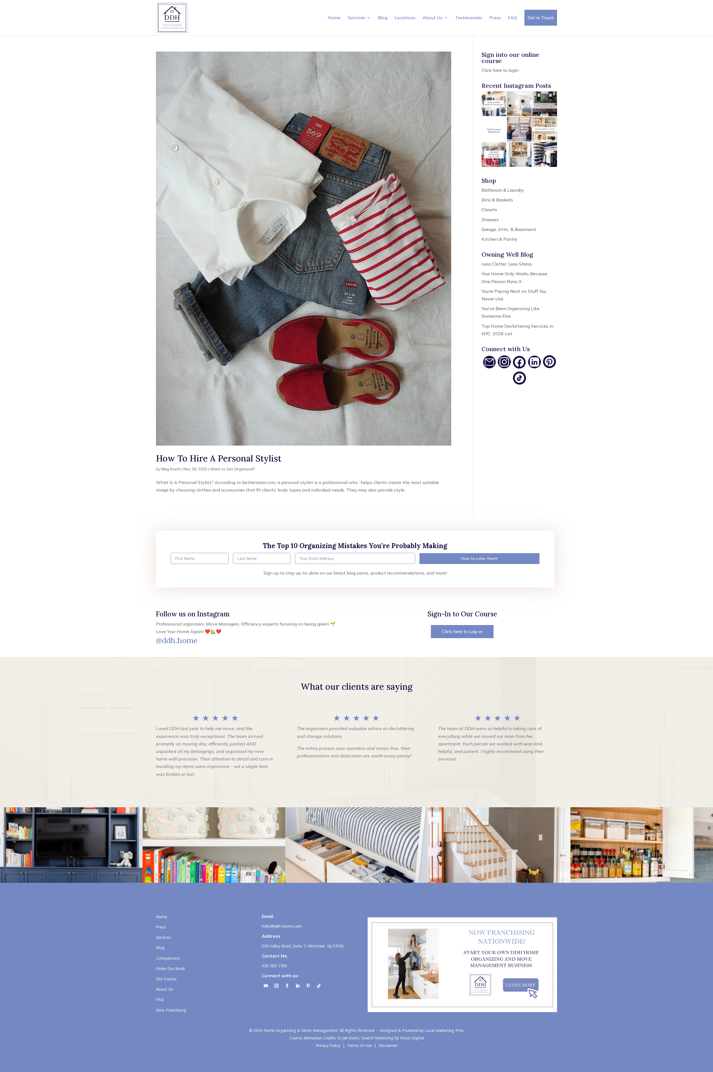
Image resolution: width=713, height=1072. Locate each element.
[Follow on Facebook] (287, 986)
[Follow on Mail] (266, 986)
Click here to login (500, 70)
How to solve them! (479, 558)
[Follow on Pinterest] (308, 986)
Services (356, 17)
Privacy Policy (328, 1045)
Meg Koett (170, 468)
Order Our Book (170, 968)
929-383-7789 (274, 965)
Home (334, 17)
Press (495, 17)
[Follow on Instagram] (276, 986)
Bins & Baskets (497, 200)
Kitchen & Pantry (499, 239)
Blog (382, 17)
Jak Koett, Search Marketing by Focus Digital (383, 1038)
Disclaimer (388, 1045)
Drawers (490, 219)
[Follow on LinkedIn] (298, 986)
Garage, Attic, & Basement (509, 229)
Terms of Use (359, 1045)
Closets (489, 209)
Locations (405, 17)
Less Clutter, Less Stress (507, 264)
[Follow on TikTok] (319, 986)
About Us (432, 17)
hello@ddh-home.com (282, 926)
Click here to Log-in (462, 631)
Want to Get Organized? (232, 468)
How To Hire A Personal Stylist (218, 458)
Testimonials (468, 17)
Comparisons (168, 958)
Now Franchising (171, 1010)
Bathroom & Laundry (503, 190)
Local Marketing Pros (444, 1030)
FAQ (512, 17)
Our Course (166, 978)
